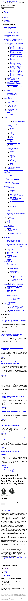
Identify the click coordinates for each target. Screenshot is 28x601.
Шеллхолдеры (13, 206)
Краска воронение (11, 263)
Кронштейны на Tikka (15, 74)
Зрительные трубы (11, 140)
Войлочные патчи (17, 276)
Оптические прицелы (12, 148)
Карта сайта (7, 21)
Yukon (11, 137)
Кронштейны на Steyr (15, 73)
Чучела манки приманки (10, 294)
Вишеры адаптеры (14, 267)
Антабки (9, 28)
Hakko (11, 152)
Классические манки (12, 299)
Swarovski (12, 163)
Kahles (11, 153)
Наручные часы (11, 214)
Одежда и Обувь (8, 110)
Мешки (8, 221)
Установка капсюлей (15, 205)
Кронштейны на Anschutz (16, 48)
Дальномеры (10, 139)
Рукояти (9, 259)
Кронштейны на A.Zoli (15, 47)
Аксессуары (10, 99)
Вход (5, 11)
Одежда (9, 113)
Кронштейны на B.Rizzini (16, 50)
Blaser (8, 36)
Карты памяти (16, 298)
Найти (2, 8)
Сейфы (8, 288)
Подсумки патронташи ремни (11, 178)
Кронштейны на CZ (15, 55)
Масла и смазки (14, 271)
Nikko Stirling (13, 157)
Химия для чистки (14, 282)
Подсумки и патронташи (13, 179)
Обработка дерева (11, 264)
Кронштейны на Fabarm (16, 56)
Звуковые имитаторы (12, 295)
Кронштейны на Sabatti (15, 67)
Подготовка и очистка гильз (17, 201)
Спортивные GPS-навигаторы (17, 310)
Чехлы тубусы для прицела (19, 121)
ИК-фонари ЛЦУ (14, 101)
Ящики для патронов (12, 291)
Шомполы (12, 283)
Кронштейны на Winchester (16, 77)
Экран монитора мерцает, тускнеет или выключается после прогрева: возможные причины (12, 453)
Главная (6, 15)
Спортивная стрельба (9, 226)
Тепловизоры (7, 237)
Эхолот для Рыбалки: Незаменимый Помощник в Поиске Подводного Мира (14, 321)
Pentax (11, 133)
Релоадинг (6, 186)
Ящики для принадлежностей (14, 292)
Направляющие (13, 273)
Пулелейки (12, 191)
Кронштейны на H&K (15, 58)
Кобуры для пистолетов (13, 287)
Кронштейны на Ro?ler (15, 66)
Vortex (11, 164)
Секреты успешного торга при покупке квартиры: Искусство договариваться (11, 335)
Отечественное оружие (12, 85)
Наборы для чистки (14, 272)
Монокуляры (10, 145)
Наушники (9, 230)
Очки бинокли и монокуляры (14, 104)
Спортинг (9, 236)
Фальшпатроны (10, 33)
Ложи (8, 253)
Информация (7, 510)
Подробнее (3, 330)
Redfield (12, 135)
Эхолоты (9, 311)
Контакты (6, 20)
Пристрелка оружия (9, 182)
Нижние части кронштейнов (14, 83)
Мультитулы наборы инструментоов (16, 213)
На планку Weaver (11, 79)
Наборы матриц (14, 199)
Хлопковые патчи (17, 279)
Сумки (8, 210)
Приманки (9, 300)
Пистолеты (9, 175)
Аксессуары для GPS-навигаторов (18, 306)
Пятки (8, 257)
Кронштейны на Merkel (16, 63)
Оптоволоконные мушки (13, 32)
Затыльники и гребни (12, 31)
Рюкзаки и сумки (8, 207)
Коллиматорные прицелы (13, 143)
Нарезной (9, 193)
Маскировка (7, 90)
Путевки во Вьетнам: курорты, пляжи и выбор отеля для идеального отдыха (13, 438)
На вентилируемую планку (13, 78)
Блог (5, 16)
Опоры (8, 222)
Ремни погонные (11, 180)
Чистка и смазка (11, 265)
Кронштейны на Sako (15, 68)
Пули (8, 176)
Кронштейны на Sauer (15, 70)
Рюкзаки (9, 209)
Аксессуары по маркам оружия (11, 35)
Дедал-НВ (12, 106)
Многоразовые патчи (18, 278)
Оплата (5, 19)
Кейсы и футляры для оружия (14, 286)
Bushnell (12, 126)
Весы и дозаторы (14, 194)
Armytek (12, 218)
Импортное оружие (12, 46)
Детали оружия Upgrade (13, 252)
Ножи (8, 97)
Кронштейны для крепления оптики (13, 39)
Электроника (7, 303)
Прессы (11, 202)
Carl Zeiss (12, 128)
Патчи (11, 275)
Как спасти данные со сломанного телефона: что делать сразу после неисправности (14, 424)
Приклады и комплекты (13, 256)
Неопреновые (19, 122)
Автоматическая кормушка (13, 167)
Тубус (17, 124)
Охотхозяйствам (8, 166)
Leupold (12, 130)
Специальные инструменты (17, 203)
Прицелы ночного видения (13, 105)
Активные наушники (15, 232)
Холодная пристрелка (12, 184)
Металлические (13, 229)
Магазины (9, 255)
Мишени (9, 228)
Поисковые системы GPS (16, 246)
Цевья (8, 260)
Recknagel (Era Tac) (14, 81)
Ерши (11, 269)
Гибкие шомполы (14, 268)
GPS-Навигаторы (11, 304)
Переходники (10, 89)
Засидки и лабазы (11, 91)
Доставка (6, 17)
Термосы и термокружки (13, 215)
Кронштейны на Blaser (15, 52)
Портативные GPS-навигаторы (17, 309)
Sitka (11, 116)
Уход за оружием (8, 261)
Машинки (12, 190)
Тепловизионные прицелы (13, 241)
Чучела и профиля (11, 302)
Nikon (11, 132)
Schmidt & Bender (14, 162)
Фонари (9, 217)
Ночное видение (8, 98)
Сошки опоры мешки (9, 220)
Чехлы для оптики (14, 120)
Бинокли (9, 125)
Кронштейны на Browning (16, 54)
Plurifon (11, 296)
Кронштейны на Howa (15, 60)
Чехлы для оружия (11, 290)
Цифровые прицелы (12, 109)
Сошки (8, 224)
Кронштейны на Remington (16, 64)
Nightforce (12, 156)
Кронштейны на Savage (16, 71)
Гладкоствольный (11, 187)
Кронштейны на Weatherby (16, 75)
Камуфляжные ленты (12, 93)
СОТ (11, 108)
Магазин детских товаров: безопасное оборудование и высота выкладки (11, 362)
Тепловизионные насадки (13, 238)
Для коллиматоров (11, 41)
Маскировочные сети (12, 94)
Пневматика (7, 172)
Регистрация (7, 12)
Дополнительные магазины (14, 29)
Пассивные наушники (15, 233)
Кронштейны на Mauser (16, 62)
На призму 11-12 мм (12, 82)
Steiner (11, 136)
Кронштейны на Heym (15, 59)
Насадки (9, 102)
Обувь (8, 112)
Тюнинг (6, 248)
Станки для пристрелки (13, 183)
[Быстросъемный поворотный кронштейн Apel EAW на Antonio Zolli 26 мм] (8, 496)
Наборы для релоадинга (16, 198)
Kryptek (11, 114)
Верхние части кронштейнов (14, 40)
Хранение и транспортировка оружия (13, 284)
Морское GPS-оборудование (17, 307)
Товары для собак (8, 242)
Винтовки (9, 174)
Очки (8, 234)
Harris (11, 225)
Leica (11, 129)
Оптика (5, 117)
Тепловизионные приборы (13, 240)
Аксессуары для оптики (13, 118)
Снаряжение (7, 211)
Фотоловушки (10, 168)
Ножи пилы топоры (9, 95)
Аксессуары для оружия (10, 27)
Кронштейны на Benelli (16, 51)
